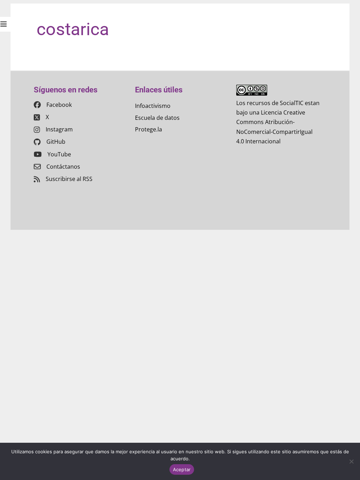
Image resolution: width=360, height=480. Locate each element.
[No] (351, 461)
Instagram (59, 129)
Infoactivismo (153, 106)
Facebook (59, 105)
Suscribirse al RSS (69, 179)
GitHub (55, 141)
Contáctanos (63, 166)
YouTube (59, 154)
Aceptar (182, 469)
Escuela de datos (157, 118)
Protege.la (148, 129)
